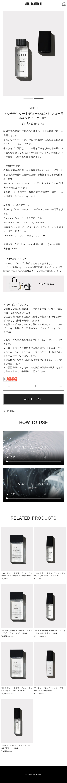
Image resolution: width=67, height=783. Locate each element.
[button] (28, 98)
